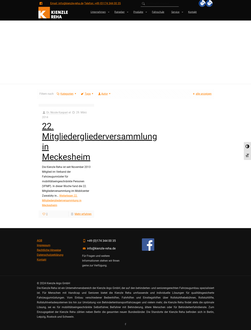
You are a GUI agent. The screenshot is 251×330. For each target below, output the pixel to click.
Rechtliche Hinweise (49, 250)
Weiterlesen (61, 200)
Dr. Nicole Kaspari (57, 112)
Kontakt (41, 259)
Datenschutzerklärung (50, 254)
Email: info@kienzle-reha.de (66, 3)
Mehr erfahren (83, 214)
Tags (88, 93)
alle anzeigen (204, 93)
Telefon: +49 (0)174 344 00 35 (102, 3)
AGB (39, 240)
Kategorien (66, 93)
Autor (104, 93)
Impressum (43, 245)
